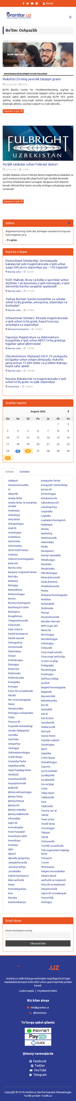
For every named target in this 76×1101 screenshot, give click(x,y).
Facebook (39, 1061)
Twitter (39, 1065)
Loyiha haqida (26, 990)
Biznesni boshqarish (18, 329)
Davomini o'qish (12, 111)
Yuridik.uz (46, 1095)
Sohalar (9, 471)
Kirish (49, 3)
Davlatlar (25, 471)
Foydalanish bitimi (47, 990)
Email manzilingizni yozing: (19, 930)
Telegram (40, 1074)
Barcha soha (14, 271)
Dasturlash (13, 386)
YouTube (40, 1070)
